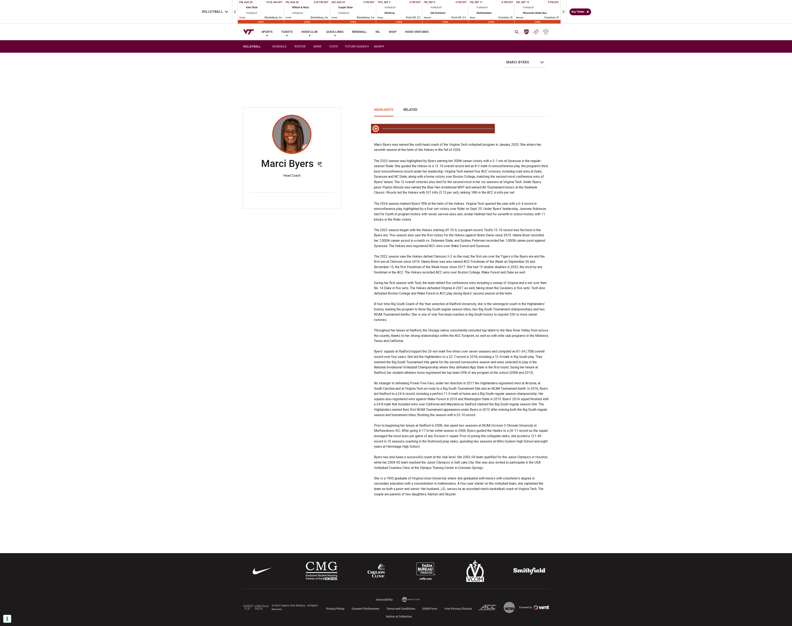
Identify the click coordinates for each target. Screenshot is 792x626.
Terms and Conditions (401, 608)
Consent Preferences (365, 608)
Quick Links (334, 31)
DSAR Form (429, 608)
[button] (235, 12)
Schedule (279, 46)
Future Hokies (357, 47)
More (378, 46)
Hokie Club (309, 31)
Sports (267, 31)
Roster (300, 46)
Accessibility (384, 599)
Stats (333, 46)
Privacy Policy (335, 608)
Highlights (383, 110)
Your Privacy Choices (458, 608)
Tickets (287, 31)
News (317, 46)
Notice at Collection (399, 616)
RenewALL (359, 31)
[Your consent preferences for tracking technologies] (7, 619)
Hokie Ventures (417, 31)
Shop (392, 31)
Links (261, 21)
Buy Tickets (578, 11)
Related (410, 110)
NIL (378, 31)
